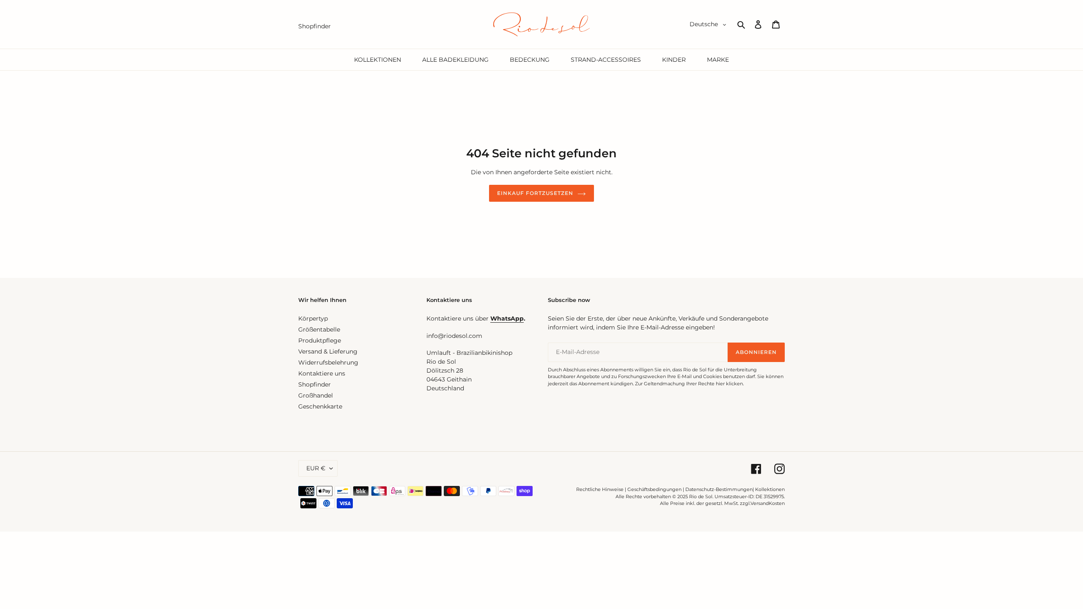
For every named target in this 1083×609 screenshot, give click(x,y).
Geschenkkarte (320, 406)
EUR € (315, 468)
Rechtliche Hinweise (600, 489)
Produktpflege (319, 340)
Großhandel (315, 395)
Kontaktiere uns (321, 373)
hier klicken (729, 384)
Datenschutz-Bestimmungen (719, 489)
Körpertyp (313, 318)
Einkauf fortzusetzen (535, 193)
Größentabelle (319, 329)
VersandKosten (767, 503)
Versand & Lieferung (327, 351)
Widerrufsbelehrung (328, 362)
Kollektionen (770, 489)
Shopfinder (314, 384)
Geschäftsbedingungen (654, 489)
